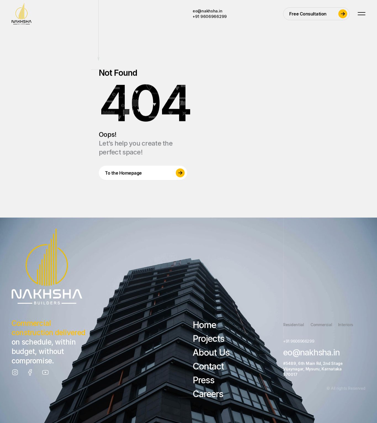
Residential (293, 324)
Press (203, 380)
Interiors (345, 324)
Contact (208, 366)
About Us (211, 352)
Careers (208, 393)
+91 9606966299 (210, 16)
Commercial (321, 324)
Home (204, 324)
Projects (208, 338)
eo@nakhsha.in (207, 11)
